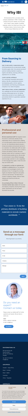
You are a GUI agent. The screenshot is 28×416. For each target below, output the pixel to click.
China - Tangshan (7, 378)
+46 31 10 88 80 (9, 358)
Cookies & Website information (14, 412)
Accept (14, 401)
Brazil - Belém (6, 372)
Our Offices (8, 326)
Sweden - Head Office (8, 367)
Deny (14, 405)
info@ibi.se (5, 359)
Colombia (5, 375)
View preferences (14, 409)
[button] (25, 388)
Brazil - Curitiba (6, 370)
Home (2, 5)
